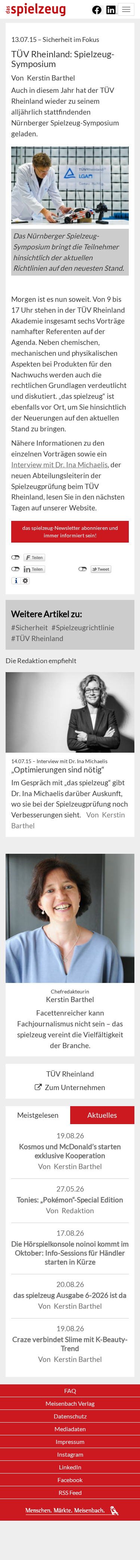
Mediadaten (70, 1428)
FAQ (70, 1390)
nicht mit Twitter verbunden (82, 569)
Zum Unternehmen (75, 1087)
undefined (15, 569)
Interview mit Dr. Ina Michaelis (59, 464)
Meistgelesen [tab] (38, 1115)
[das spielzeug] (35, 9)
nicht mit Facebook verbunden (15, 557)
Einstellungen (25, 581)
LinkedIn (70, 1467)
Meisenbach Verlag (70, 1403)
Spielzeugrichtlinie (84, 627)
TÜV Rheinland (38, 638)
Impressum (70, 1441)
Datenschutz (70, 1416)
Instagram (70, 1454)
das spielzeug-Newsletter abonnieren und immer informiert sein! (70, 531)
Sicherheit (31, 627)
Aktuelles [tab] (102, 1115)
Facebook (70, 1479)
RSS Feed (70, 1492)
